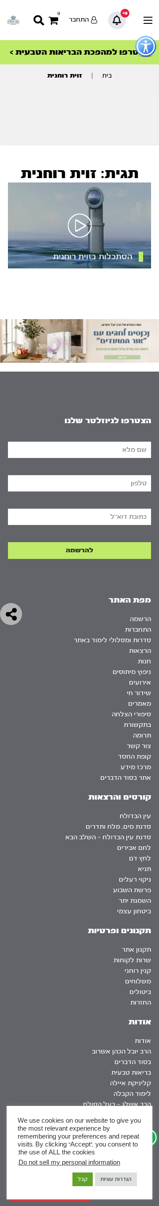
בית (107, 75)
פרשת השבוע (132, 890)
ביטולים (140, 992)
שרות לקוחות (132, 960)
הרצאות (140, 651)
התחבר (79, 19)
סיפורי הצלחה (131, 714)
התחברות (138, 629)
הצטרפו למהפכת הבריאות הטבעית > (79, 52)
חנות (144, 661)
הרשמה (140, 619)
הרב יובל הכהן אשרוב (121, 1051)
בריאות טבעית (131, 1072)
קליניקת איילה (130, 1083)
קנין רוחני (138, 971)
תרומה (142, 735)
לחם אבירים (134, 848)
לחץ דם (140, 858)
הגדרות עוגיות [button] (116, 1179)
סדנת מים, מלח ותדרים (118, 826)
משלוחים (138, 981)
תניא (144, 869)
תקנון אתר (136, 949)
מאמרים (139, 703)
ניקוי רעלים (135, 879)
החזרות (140, 1002)
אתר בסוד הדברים (125, 778)
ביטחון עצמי (134, 911)
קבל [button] (82, 1179)
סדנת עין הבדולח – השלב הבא (108, 837)
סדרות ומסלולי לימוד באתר (112, 640)
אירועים (140, 682)
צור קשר (139, 746)
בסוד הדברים (132, 1062)
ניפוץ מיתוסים (132, 672)
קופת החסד (134, 756)
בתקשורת (137, 725)
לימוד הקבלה (132, 1094)
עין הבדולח (135, 816)
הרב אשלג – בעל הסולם (117, 1104)
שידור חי (139, 693)
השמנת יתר (135, 900)
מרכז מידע (136, 767)
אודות (143, 1041)
